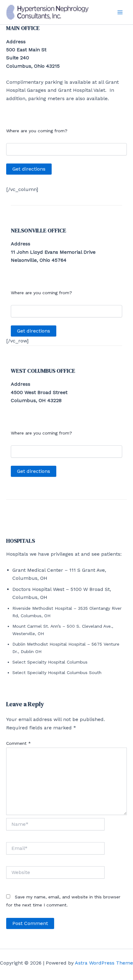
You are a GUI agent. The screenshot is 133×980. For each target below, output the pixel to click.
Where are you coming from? (36, 130)
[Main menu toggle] (120, 12)
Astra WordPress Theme (104, 963)
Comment (18, 743)
